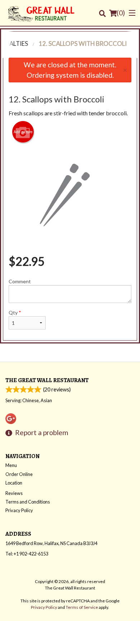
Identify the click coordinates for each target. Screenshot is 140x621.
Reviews (14, 493)
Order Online (19, 474)
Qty (15, 312)
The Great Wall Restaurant (47, 380)
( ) (121, 13)
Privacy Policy (19, 510)
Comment (20, 281)
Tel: (26, 554)
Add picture (23, 131)
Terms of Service (82, 607)
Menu (11, 465)
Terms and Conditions (27, 502)
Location (13, 483)
